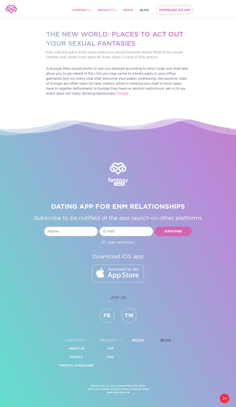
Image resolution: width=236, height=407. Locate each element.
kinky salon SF (90, 57)
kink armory (148, 57)
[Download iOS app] (118, 273)
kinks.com (106, 52)
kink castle (68, 57)
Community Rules (139, 389)
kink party (70, 52)
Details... (124, 93)
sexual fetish (152, 52)
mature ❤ (124, 392)
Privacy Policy (120, 389)
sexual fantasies (128, 52)
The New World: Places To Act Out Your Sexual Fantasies (114, 38)
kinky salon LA (114, 57)
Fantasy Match (125, 386)
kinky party (88, 52)
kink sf (132, 57)
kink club (53, 52)
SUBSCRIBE (173, 231)
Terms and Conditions (100, 389)
